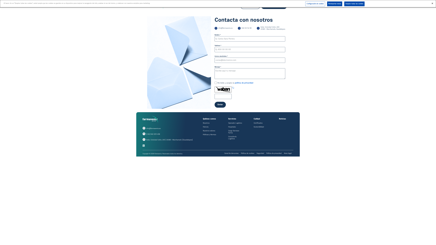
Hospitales (232, 127)
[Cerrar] (432, 3)
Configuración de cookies (315, 4)
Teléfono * (218, 45)
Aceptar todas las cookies (354, 4)
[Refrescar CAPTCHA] (233, 88)
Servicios (232, 119)
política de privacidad (244, 83)
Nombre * (218, 35)
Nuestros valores (209, 131)
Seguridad (260, 153)
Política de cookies (247, 153)
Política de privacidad (274, 153)
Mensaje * (218, 67)
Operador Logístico (235, 123)
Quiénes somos (209, 119)
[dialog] (218, 3)
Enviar (220, 105)
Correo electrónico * (221, 56)
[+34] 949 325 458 (153, 134)
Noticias (282, 119)
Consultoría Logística (232, 138)
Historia (205, 127)
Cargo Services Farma (233, 132)
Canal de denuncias (231, 153)
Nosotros (206, 123)
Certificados (258, 123)
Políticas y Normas (209, 135)
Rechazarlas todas (334, 4)
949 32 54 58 (246, 28)
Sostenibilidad (259, 127)
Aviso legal (288, 153)
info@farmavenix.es (225, 28)
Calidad (257, 119)
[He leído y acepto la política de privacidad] (216, 83)
